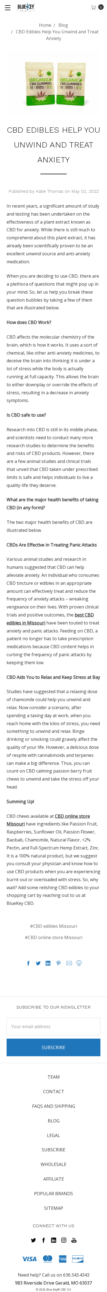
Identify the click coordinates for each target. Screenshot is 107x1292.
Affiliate (53, 1179)
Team (53, 1077)
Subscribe (53, 1150)
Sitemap (53, 1208)
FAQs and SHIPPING (53, 1106)
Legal (53, 1135)
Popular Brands (53, 1194)
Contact (53, 1092)
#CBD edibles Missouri (53, 926)
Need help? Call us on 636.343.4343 (53, 1275)
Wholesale (53, 1164)
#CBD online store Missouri (53, 937)
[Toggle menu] (7, 7)
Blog (54, 1121)
